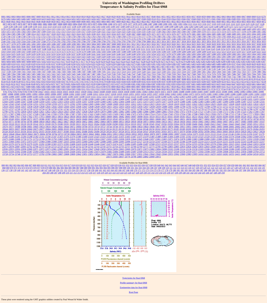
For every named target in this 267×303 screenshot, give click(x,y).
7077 (93, 69)
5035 (243, 44)
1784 (178, 36)
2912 (223, 41)
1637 (123, 34)
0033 (133, 16)
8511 (93, 86)
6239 (153, 61)
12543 (11, 104)
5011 (128, 44)
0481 (128, 19)
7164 (28, 71)
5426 (88, 59)
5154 (223, 49)
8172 (73, 81)
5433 (98, 59)
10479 (169, 91)
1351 (198, 29)
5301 (238, 54)
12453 (60, 101)
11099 (29, 96)
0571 (208, 19)
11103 (52, 96)
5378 (163, 56)
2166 (83, 39)
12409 (140, 99)
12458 (90, 101)
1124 (243, 24)
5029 (213, 44)
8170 (68, 81)
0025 (98, 16)
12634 (5, 106)
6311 (18, 64)
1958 (228, 36)
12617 (164, 104)
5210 (209, 51)
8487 (58, 86)
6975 (48, 69)
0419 (43, 19)
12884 (133, 111)
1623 (73, 34)
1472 (8, 31)
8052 (134, 79)
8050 (129, 79)
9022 (178, 86)
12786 (250, 109)
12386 (54, 99)
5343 (138, 56)
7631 (108, 76)
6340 (68, 64)
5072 (138, 46)
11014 (101, 94)
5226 (18, 54)
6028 (253, 59)
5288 (213, 54)
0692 (93, 21)
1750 (28, 36)
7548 (138, 74)
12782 (225, 109)
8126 (223, 79)
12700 (182, 106)
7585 (228, 74)
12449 (35, 101)
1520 (98, 31)
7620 (98, 76)
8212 (233, 81)
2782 (63, 41)
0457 (98, 19)
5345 (143, 56)
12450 (41, 101)
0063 (223, 16)
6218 (98, 61)
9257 (248, 86)
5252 (148, 54)
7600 (18, 76)
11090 (245, 94)
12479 (176, 101)
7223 (158, 71)
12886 (146, 111)
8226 (8, 84)
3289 (68, 44)
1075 (120, 24)
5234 (58, 54)
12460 (103, 101)
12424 (219, 99)
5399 (243, 56)
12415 (170, 99)
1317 (63, 29)
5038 (258, 44)
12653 (121, 106)
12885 (139, 111)
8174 (83, 81)
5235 (63, 54)
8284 (73, 84)
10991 (29, 94)
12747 (84, 109)
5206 (188, 51)
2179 (143, 39)
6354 (88, 64)
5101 (9, 49)
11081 (209, 94)
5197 (168, 51)
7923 (43, 79)
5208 (198, 51)
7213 (118, 71)
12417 (182, 99)
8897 (138, 86)
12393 (72, 99)
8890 (128, 86)
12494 (231, 101)
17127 (201, 111)
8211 (229, 81)
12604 (84, 104)
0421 (53, 19)
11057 (155, 94)
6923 (8, 69)
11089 (239, 94)
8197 (163, 81)
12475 (152, 101)
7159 (13, 71)
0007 (33, 16)
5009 (118, 44)
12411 (152, 99)
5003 (88, 44)
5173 (53, 51)
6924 (13, 69)
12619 (176, 104)
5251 (143, 54)
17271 (5, 114)
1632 (103, 34)
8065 (144, 79)
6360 (118, 64)
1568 (193, 31)
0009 (38, 16)
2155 (33, 39)
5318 (48, 56)
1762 (88, 36)
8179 (103, 81)
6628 (248, 64)
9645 (153, 89)
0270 (263, 16)
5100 (4, 49)
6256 (158, 61)
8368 (98, 84)
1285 (28, 29)
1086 (145, 24)
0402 (8, 19)
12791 (11, 111)
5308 (8, 56)
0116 (258, 16)
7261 (203, 71)
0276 (3, 19)
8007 (88, 79)
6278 (178, 61)
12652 (115, 106)
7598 (8, 76)
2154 (28, 39)
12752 (115, 109)
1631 (98, 34)
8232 (13, 84)
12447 (23, 101)
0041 (158, 16)
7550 (143, 74)
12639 (36, 106)
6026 (243, 59)
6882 (188, 66)
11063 (173, 94)
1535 (143, 31)
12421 (207, 99)
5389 (203, 56)
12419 (194, 99)
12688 (164, 106)
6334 (38, 64)
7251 (168, 71)
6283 (203, 61)
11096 (11, 96)
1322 (83, 29)
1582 (263, 31)
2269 (203, 39)
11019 (119, 94)
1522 (108, 31)
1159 (79, 26)
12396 (84, 99)
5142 (198, 49)
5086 (208, 46)
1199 (171, 26)
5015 (148, 44)
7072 (83, 69)
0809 (118, 21)
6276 (168, 61)
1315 (53, 29)
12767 (152, 109)
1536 (148, 31)
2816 (173, 41)
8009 (94, 79)
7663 (163, 76)
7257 (188, 71)
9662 (193, 89)
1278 (3, 29)
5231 (43, 54)
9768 (35, 91)
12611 (127, 104)
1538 (158, 31)
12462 (115, 101)
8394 (178, 84)
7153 (248, 69)
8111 (199, 79)
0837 (198, 21)
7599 (13, 76)
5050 (43, 46)
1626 (88, 34)
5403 (263, 56)
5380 (168, 56)
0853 (233, 21)
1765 (103, 36)
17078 (188, 111)
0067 (243, 16)
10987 (4, 94)
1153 (49, 26)
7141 (223, 69)
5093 (243, 46)
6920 (258, 66)
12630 (243, 104)
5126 (123, 49)
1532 (133, 31)
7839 (8, 79)
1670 (148, 34)
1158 (74, 26)
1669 (143, 34)
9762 (10, 91)
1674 (168, 34)
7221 (148, 71)
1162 (93, 26)
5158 (243, 49)
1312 (38, 29)
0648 (43, 21)
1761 (83, 36)
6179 (88, 61)
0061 (213, 16)
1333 (113, 29)
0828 (153, 21)
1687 (223, 34)
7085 (133, 69)
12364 (188, 96)
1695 (258, 34)
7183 (63, 71)
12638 (29, 106)
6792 (133, 66)
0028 (108, 16)
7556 (158, 74)
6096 (18, 61)
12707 (201, 106)
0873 (5, 24)
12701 (188, 106)
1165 (108, 26)
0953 (85, 24)
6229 (148, 61)
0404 (13, 19)
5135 (163, 49)
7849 (18, 79)
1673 (163, 34)
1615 (38, 34)
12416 (176, 99)
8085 (174, 79)
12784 (237, 109)
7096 (168, 69)
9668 (203, 89)
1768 (118, 36)
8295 (78, 84)
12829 (90, 111)
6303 (243, 61)
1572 (213, 31)
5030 (218, 44)
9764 (20, 91)
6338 (58, 64)
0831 (168, 21)
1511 (53, 31)
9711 (208, 89)
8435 (218, 84)
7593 (248, 74)
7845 (13, 79)
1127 (257, 24)
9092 (198, 86)
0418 (38, 19)
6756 (123, 66)
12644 (66, 106)
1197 (161, 26)
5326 (88, 56)
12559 (54, 104)
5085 (203, 46)
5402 (258, 56)
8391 (163, 84)
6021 (218, 59)
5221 (258, 51)
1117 (209, 24)
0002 (8, 16)
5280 (178, 54)
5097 (258, 46)
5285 (203, 54)
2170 (103, 39)
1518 (88, 31)
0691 (88, 21)
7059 (68, 69)
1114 (195, 24)
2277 (243, 39)
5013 (138, 44)
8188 (133, 81)
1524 (118, 31)
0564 (173, 19)
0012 (53, 16)
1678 (183, 34)
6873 (163, 66)
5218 (248, 51)
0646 (38, 21)
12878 (97, 111)
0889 (65, 24)
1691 (238, 34)
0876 (20, 24)
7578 (218, 74)
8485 (48, 86)
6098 (28, 61)
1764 (98, 36)
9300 (48, 89)
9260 (253, 86)
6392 (158, 64)
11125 (133, 96)
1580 (253, 31)
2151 (13, 39)
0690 (83, 21)
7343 (223, 71)
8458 (248, 84)
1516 (78, 31)
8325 (88, 84)
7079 (103, 69)
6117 (63, 61)
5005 (98, 44)
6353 (83, 64)
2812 (153, 41)
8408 (203, 84)
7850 (23, 79)
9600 (113, 89)
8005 (83, 79)
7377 (248, 71)
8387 (153, 84)
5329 (103, 56)
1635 (118, 34)
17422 (90, 114)
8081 (164, 79)
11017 (107, 94)
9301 (53, 89)
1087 (150, 24)
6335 (43, 64)
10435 (65, 91)
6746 (73, 66)
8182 (113, 81)
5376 (153, 56)
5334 (128, 56)
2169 (98, 39)
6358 (108, 64)
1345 (168, 29)
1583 (3, 34)
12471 (133, 101)
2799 (143, 41)
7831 (263, 76)
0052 (168, 16)
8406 (198, 84)
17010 (170, 111)
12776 (194, 109)
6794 (143, 66)
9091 (193, 86)
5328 (98, 56)
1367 (228, 29)
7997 (78, 79)
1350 (193, 29)
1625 (83, 34)
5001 (78, 44)
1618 (53, 34)
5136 (168, 49)
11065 (179, 94)
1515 (73, 31)
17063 (176, 111)
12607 (103, 104)
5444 (113, 59)
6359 (113, 64)
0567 (188, 19)
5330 (108, 56)
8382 (138, 84)
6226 (133, 61)
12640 (42, 106)
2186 (163, 39)
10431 (47, 91)
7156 (263, 69)
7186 (78, 71)
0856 (248, 21)
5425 (83, 59)
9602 (118, 89)
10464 (151, 91)
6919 (253, 66)
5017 (158, 44)
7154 (253, 69)
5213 (223, 51)
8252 (38, 84)
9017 (168, 86)
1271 (231, 26)
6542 (238, 64)
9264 (258, 86)
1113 (190, 24)
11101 (41, 96)
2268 (198, 39)
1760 (78, 36)
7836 (3, 79)
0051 (163, 16)
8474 (13, 86)
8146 (13, 81)
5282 (188, 54)
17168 (219, 111)
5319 (53, 56)
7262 (208, 71)
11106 (70, 96)
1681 (193, 34)
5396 (228, 56)
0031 (123, 16)
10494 (194, 91)
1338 (138, 29)
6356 (98, 64)
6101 (38, 61)
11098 (23, 96)
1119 (218, 24)
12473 (146, 101)
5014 (143, 44)
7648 (133, 76)
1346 (173, 29)
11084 (221, 94)
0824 (143, 21)
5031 (223, 44)
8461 (253, 84)
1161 (88, 26)
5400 (248, 56)
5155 (228, 49)
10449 (108, 91)
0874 (10, 24)
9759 (263, 89)
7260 (198, 71)
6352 (78, 64)
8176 (93, 81)
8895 (133, 86)
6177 (83, 61)
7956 (58, 79)
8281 (68, 84)
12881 (115, 111)
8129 (233, 79)
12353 (151, 96)
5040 (3, 46)
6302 (238, 61)
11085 (227, 94)
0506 (133, 19)
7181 (53, 71)
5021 (178, 44)
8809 (113, 86)
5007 (108, 44)
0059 (203, 16)
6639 (33, 66)
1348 (183, 29)
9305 (73, 89)
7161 (23, 71)
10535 (218, 91)
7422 (53, 74)
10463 (145, 91)
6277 (173, 61)
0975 (95, 24)
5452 (153, 59)
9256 (243, 86)
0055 (183, 16)
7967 (63, 79)
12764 (146, 109)
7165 (33, 71)
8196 (158, 81)
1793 (218, 36)
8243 (23, 84)
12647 (84, 106)
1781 (163, 36)
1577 (238, 31)
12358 (157, 96)
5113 (63, 49)
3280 (23, 44)
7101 (173, 69)
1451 (258, 29)
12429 (237, 99)
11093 (263, 94)
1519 (93, 31)
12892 (164, 111)
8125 (218, 79)
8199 (173, 81)
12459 (97, 101)
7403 (28, 74)
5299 (228, 54)
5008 (113, 44)
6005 (178, 59)
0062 (218, 16)
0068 (248, 16)
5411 (13, 59)
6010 (188, 59)
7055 (63, 69)
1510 (48, 31)
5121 (98, 49)
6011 (193, 59)
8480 (28, 86)
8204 (193, 81)
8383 (143, 84)
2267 (193, 39)
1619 (58, 34)
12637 (23, 106)
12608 (109, 104)
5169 (33, 51)
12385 (48, 99)
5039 (263, 44)
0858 (258, 21)
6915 (233, 66)
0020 (88, 16)
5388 (198, 56)
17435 (109, 114)
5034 (238, 44)
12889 (158, 111)
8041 (124, 79)
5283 (193, 54)
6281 (193, 61)
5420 (58, 59)
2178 (138, 39)
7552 (148, 74)
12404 (115, 99)
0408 (33, 19)
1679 (188, 34)
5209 (204, 51)
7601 (23, 76)
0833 (178, 21)
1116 (204, 24)
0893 (70, 24)
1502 (23, 31)
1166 (113, 26)
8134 (243, 79)
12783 (231, 109)
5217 (243, 51)
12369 (219, 96)
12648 (91, 106)
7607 (48, 76)
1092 (175, 24)
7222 (153, 71)
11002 (71, 94)
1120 (223, 24)
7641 (118, 76)
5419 (53, 59)
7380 (258, 71)
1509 (43, 31)
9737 (218, 89)
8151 (23, 81)
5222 (263, 51)
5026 (198, 44)
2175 (128, 39)
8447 (233, 84)
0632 (263, 19)
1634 (113, 34)
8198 (168, 81)
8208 (214, 81)
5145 (213, 49)
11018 (113, 94)
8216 (253, 81)
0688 (73, 21)
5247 (123, 54)
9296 (43, 89)
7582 (223, 74)
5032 (228, 44)
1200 (176, 26)
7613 (73, 76)
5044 (13, 46)
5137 (173, 49)
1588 (28, 34)
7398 (18, 74)
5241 (93, 54)
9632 (133, 89)
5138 (178, 49)
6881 (183, 66)
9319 (108, 89)
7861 (33, 79)
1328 (108, 29)
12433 (256, 99)
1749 (23, 36)
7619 (93, 76)
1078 (135, 24)
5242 (98, 54)
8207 (209, 81)
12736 (48, 109)
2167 (88, 39)
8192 (143, 81)
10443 (96, 91)
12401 (103, 99)
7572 (203, 74)
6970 (38, 69)
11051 (131, 94)
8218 (263, 81)
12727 (11, 109)
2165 (78, 39)
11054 (143, 94)
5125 (118, 49)
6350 (73, 64)
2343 (18, 41)
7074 (88, 69)
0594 (253, 19)
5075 (153, 46)
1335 (123, 29)
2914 (233, 41)
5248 (128, 54)
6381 (138, 64)
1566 (183, 31)
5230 (38, 54)
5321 (63, 56)
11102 (47, 96)
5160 (253, 49)
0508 (143, 19)
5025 (193, 44)
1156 (64, 26)
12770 (170, 109)
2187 (168, 39)
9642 (148, 89)
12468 (127, 101)
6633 (8, 66)
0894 (75, 24)
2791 (108, 41)
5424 (78, 59)
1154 (54, 26)
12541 (262, 101)
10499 (212, 91)
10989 (16, 94)
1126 (252, 24)
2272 (218, 39)
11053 (137, 94)
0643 (23, 21)
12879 (103, 111)
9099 (218, 86)
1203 (191, 26)
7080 (108, 69)
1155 (59, 26)
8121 (208, 79)
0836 (193, 21)
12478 (170, 101)
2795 (123, 41)
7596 (263, 74)
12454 (66, 101)
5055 (63, 46)
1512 (58, 31)
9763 (15, 91)
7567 (188, 74)
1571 (208, 31)
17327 (29, 114)
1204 (196, 26)
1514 (68, 31)
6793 (138, 66)
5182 (98, 51)
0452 (73, 19)
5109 (49, 49)
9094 (203, 86)
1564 (173, 31)
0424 (68, 19)
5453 (158, 59)
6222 (113, 61)
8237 (18, 84)
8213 (238, 81)
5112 (59, 49)
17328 (35, 114)
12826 (72, 111)
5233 (53, 54)
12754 (121, 109)
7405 (33, 74)
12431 (250, 99)
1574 (223, 31)
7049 (58, 69)
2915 (238, 41)
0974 (90, 24)
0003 (13, 16)
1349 (188, 29)
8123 (213, 79)
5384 (183, 56)
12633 (262, 104)
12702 (195, 106)
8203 (188, 81)
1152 (45, 26)
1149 (30, 26)
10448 (102, 91)
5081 (183, 46)
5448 (133, 59)
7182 (58, 71)
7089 (148, 69)
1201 (181, 26)
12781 (219, 109)
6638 (28, 66)
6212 (93, 61)
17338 (41, 114)
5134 (158, 49)
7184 (68, 71)
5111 (54, 49)
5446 (123, 59)
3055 (263, 41)
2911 (219, 41)
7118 (198, 69)
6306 (258, 61)
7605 (38, 76)
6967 (28, 69)
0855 (243, 21)
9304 (68, 89)
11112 (99, 96)
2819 (188, 41)
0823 (138, 21)
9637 (143, 89)
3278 (13, 44)
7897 (38, 79)
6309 (8, 64)
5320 (58, 56)
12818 (23, 111)
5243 (103, 54)
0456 (93, 19)
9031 (183, 86)
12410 (146, 99)
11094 (5, 96)
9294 (38, 89)
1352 (203, 29)
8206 (204, 81)
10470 (157, 91)
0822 (133, 21)
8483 (43, 86)
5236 (68, 54)
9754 (243, 89)
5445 (118, 59)
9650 (163, 89)
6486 (218, 64)
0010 (43, 16)
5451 (148, 59)
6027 (248, 59)
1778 (148, 36)
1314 (48, 29)
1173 (147, 26)
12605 (91, 104)
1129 (6, 26)
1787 (193, 36)
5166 (18, 51)
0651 (58, 21)
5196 (163, 51)
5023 (183, 44)
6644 (58, 66)
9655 (173, 89)
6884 (198, 66)
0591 (238, 19)
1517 (83, 31)
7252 (173, 71)
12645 (72, 106)
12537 (250, 101)
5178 (78, 51)
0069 (253, 16)
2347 (38, 41)
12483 (201, 101)
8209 (219, 81)
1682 (198, 34)
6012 (198, 59)
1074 (115, 24)
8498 (73, 86)
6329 (33, 64)
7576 (213, 74)
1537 (153, 31)
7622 (103, 76)
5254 (153, 54)
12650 (103, 106)
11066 (185, 94)
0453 (78, 19)
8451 (243, 84)
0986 (105, 24)
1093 (180, 24)
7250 (163, 71)
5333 (123, 56)
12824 (60, 111)
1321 (78, 29)
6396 (173, 64)
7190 (98, 71)
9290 (23, 89)
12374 (249, 96)
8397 (188, 84)
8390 (158, 84)
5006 (103, 44)
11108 (82, 96)
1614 (33, 34)
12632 (256, 104)
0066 (238, 16)
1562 (163, 31)
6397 (178, 64)
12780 (213, 109)
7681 (198, 76)
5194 (153, 51)
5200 (183, 51)
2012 (233, 36)
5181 (93, 51)
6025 (238, 59)
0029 (113, 16)
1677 (178, 34)
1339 (143, 29)
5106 (34, 49)
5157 (238, 49)
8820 (118, 86)
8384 (148, 84)
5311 (23, 56)
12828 (84, 111)
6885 (203, 66)
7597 (3, 76)
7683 (203, 76)
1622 (68, 34)
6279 (183, 61)
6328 (28, 64)
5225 (13, 54)
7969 (68, 79)
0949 (80, 24)
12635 (11, 106)
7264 (218, 71)
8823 (123, 86)
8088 (184, 79)
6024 (233, 59)
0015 (68, 16)
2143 (238, 36)
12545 (17, 104)
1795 (223, 36)
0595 (258, 19)
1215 (206, 26)
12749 (97, 109)
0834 (183, 21)
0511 (158, 19)
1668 (138, 34)
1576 (233, 31)
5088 (218, 46)
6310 (13, 64)
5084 (198, 46)
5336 (133, 56)
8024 (109, 79)
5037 (253, 44)
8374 (113, 84)
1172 (142, 26)
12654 (127, 106)
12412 (158, 99)
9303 (63, 89)
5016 (153, 44)
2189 (178, 39)
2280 (258, 39)
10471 (163, 91)
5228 (28, 54)
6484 (208, 64)
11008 (89, 94)
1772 (133, 36)
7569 (198, 74)
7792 (248, 76)
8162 (38, 81)
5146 (218, 49)
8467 (263, 84)
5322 (68, 56)
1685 (213, 34)
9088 (188, 86)
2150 (8, 39)
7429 (68, 74)
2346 (33, 41)
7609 (53, 76)
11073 (191, 94)
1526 (128, 31)
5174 (58, 51)
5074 (148, 46)
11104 (58, 96)
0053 (173, 16)
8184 (123, 81)
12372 (237, 96)
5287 (208, 54)
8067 (154, 79)
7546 (128, 74)
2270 (208, 39)
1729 (3, 36)
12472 (139, 101)
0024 (93, 16)
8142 (258, 79)
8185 (128, 81)
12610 (121, 104)
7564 (183, 74)
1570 (203, 31)
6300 (228, 61)
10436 (71, 91)
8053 (139, 79)
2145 (248, 36)
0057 (193, 16)
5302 (243, 54)
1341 (153, 29)
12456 (78, 101)
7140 (218, 69)
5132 (148, 49)
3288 (63, 44)
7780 (238, 76)
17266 (256, 111)
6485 (213, 64)
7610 (58, 76)
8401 (193, 84)
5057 (73, 46)
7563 (178, 74)
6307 (263, 61)
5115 (73, 49)
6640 (38, 66)
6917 (243, 66)
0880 (35, 24)
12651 (109, 106)
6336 (48, 64)
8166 (58, 81)
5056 (68, 46)
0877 (25, 24)
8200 (178, 81)
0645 (33, 21)
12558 (48, 104)
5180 (88, 51)
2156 (38, 39)
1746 (8, 36)
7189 (93, 71)
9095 (208, 86)
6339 (63, 64)
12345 (145, 96)
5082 (188, 46)
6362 (128, 64)
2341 (8, 41)
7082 (118, 69)
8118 (203, 79)
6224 (123, 61)
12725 (5, 109)
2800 (148, 41)
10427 (41, 91)
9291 (28, 89)
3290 (73, 44)
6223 (118, 61)
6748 (83, 66)
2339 (263, 39)
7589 (243, 74)
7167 (43, 71)
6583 (243, 64)
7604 (33, 76)
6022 (223, 59)
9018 (173, 86)
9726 (213, 89)
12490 (225, 101)
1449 (248, 29)
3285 (48, 44)
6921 (263, 66)
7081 (113, 69)
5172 (48, 51)
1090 (165, 24)
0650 (53, 21)
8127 (228, 79)
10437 (77, 91)
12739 (54, 109)
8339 (93, 84)
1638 (128, 34)
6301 (233, 61)
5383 (178, 56)
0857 (253, 21)
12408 (133, 99)
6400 (183, 64)
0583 (223, 19)
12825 (66, 111)
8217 (258, 81)
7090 (153, 69)
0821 (128, 21)
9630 (123, 89)
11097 (17, 96)
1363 (208, 29)
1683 (203, 34)
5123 (108, 49)
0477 (113, 19)
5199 (178, 51)
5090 (228, 46)
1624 (78, 34)
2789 (98, 41)
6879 (178, 66)
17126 (194, 111)
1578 (243, 31)
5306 (263, 54)
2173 (118, 39)
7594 (253, 74)
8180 (108, 81)
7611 (63, 76)
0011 (48, 16)
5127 (128, 49)
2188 (173, 39)
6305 (253, 61)
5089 (223, 46)
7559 (173, 74)
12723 (256, 106)
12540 (256, 101)
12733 (35, 109)
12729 (23, 109)
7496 (98, 74)
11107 (76, 96)
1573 (218, 31)
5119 (88, 49)
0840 (208, 21)
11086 (233, 94)
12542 (5, 104)
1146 (15, 26)
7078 (98, 69)
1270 (226, 26)
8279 (63, 84)
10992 (35, 94)
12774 (182, 109)
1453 (3, 31)
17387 (72, 114)
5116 (78, 49)
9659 (183, 89)
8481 (33, 86)
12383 (36, 99)
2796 (128, 41)
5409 (3, 59)
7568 (193, 74)
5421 (63, 59)
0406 (23, 19)
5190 (133, 51)
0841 (213, 21)
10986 (261, 91)
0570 (203, 19)
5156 (233, 49)
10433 (53, 91)
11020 (125, 94)
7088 (143, 69)
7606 (43, 76)
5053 (58, 46)
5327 (93, 56)
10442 (90, 91)
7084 (128, 69)
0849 (218, 21)
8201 (183, 81)
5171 (43, 51)
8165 (53, 81)
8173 (78, 81)
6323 (23, 64)
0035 (143, 16)
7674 (193, 76)
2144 (243, 36)
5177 (73, 51)
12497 (243, 101)
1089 (160, 24)
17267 (262, 111)
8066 (149, 79)
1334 (118, 29)
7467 (88, 74)
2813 (158, 41)
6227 (138, 61)
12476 (158, 101)
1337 (133, 29)
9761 (5, 91)
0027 (103, 16)
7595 (258, 74)
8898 (143, 86)
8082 (169, 79)
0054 (178, 16)
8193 (148, 81)
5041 (8, 46)
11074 (197, 94)
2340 (3, 41)
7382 (263, 71)
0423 (63, 19)
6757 (128, 66)
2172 (113, 39)
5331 (113, 56)
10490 (188, 91)
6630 (258, 64)
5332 (118, 56)
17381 (66, 114)
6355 (93, 64)
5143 (203, 49)
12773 (176, 109)
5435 (108, 59)
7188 (88, 71)
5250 (138, 54)
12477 (164, 101)
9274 (8, 89)
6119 (68, 61)
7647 (128, 76)
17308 (17, 114)
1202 (186, 26)
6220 (108, 61)
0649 (48, 21)
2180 (148, 39)
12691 (170, 106)
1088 (155, 24)
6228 (143, 61)
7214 (123, 71)
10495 (200, 91)
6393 (163, 64)
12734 (41, 109)
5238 (78, 54)
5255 (158, 54)
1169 (127, 26)
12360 (163, 96)
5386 (193, 56)
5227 (23, 54)
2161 (58, 39)
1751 (33, 36)
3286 (53, 44)
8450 (238, 84)
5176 (68, 51)
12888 (152, 111)
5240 (88, 54)
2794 (118, 41)
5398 (238, 56)
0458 (103, 19)
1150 (35, 26)
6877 (173, 66)
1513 (63, 31)
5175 (63, 51)
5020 (173, 44)
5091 (233, 46)
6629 (253, 64)
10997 (59, 94)
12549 (23, 104)
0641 (13, 21)
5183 (103, 51)
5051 (48, 46)
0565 (178, 19)
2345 (28, 41)
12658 (152, 106)
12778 (201, 109)
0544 (163, 19)
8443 (223, 84)
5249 (133, 54)
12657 (146, 106)
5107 (39, 49)
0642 (18, 21)
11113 (104, 96)
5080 (178, 46)
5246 (118, 54)
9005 (158, 86)
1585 (13, 34)
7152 (243, 69)
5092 (238, 46)
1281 (18, 29)
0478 (118, 19)
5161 (258, 49)
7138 (208, 69)
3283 (38, 44)
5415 (33, 59)
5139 (183, 49)
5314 (28, 56)
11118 (116, 96)
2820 (193, 41)
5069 (128, 46)
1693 (248, 34)
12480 (182, 101)
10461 (139, 91)
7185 (73, 71)
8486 (53, 86)
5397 (233, 56)
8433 (213, 84)
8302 (83, 84)
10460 (132, 91)
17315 (23, 114)
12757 (133, 109)
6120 (73, 61)
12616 (158, 104)
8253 (43, 84)
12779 (207, 109)
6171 (78, 61)
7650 (138, 76)
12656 (140, 106)
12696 (176, 106)
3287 (58, 44)
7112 (193, 69)
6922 (3, 69)
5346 (148, 56)
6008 (183, 59)
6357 (103, 64)
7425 (58, 74)
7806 (253, 76)
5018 (163, 44)
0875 (15, 24)
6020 (213, 59)
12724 (262, 106)
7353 (243, 71)
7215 (128, 71)
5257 (163, 54)
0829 (158, 21)
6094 (8, 61)
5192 (143, 51)
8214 (243, 81)
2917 (248, 41)
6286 (218, 61)
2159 (53, 39)
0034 (138, 16)
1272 (236, 26)
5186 (113, 51)
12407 (127, 99)
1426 (233, 29)
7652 (143, 76)
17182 (231, 111)
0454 (83, 19)
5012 (133, 44)
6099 (33, 61)
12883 (127, 111)
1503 (28, 31)
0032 (128, 16)
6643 (53, 66)
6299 (223, 61)
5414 (28, 59)
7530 (113, 74)
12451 (48, 101)
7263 (213, 71)
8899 (148, 86)
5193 (148, 51)
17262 (250, 111)
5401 (253, 56)
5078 (168, 46)
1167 (118, 26)
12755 (127, 109)
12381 (23, 99)
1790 (208, 36)
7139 (213, 69)
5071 (133, 46)
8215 (248, 81)
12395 (78, 99)
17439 (115, 114)
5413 (23, 59)
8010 (99, 79)
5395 (223, 56)
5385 (188, 56)
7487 (93, 74)
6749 (88, 66)
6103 (48, 61)
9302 (58, 89)
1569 (198, 31)
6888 (213, 66)
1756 (58, 36)
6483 (203, 64)
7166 (38, 71)
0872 (263, 21)
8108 (194, 79)
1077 (130, 24)
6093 (3, 61)
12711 (219, 106)
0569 (198, 19)
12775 (188, 109)
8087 (179, 79)
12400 (97, 99)
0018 (78, 16)
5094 (248, 46)
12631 (250, 104)
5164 (8, 51)
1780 (158, 36)
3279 (18, 44)
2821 (198, 41)
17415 (84, 114)
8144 (3, 81)
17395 (78, 114)
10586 (224, 91)
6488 (223, 64)
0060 (208, 16)
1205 (201, 26)
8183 (118, 81)
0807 (113, 21)
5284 (198, 54)
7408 (38, 74)
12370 (225, 96)
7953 (53, 79)
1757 (63, 36)
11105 (64, 96)
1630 (93, 34)
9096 (213, 86)
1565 (178, 31)
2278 (248, 39)
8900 (153, 86)
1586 (18, 34)
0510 (153, 19)
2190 (183, 39)
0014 (63, 16)
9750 (233, 89)
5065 (108, 46)
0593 (248, 19)
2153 (23, 39)
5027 (203, 44)
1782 (168, 36)
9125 (228, 86)
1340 (148, 29)
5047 (28, 46)
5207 (193, 51)
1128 (262, 24)
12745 (78, 109)
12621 (188, 104)
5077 (163, 46)
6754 (113, 66)
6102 (43, 61)
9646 (158, 89)
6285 (213, 61)
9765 (25, 91)
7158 (8, 71)
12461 (109, 101)
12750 (103, 109)
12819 (29, 111)
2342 (13, 41)
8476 (18, 86)
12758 (139, 109)
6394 (168, 64)
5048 (33, 46)
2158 (48, 39)
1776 (138, 36)
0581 (213, 19)
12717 (243, 106)
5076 (158, 46)
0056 (188, 16)
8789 (103, 86)
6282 (198, 61)
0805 (108, 21)
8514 (98, 86)
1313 (43, 29)
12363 (182, 96)
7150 (233, 69)
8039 (119, 79)
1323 (88, 29)
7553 (153, 74)
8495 (63, 86)
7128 (203, 69)
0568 (193, 19)
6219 (103, 61)
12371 (231, 96)
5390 (208, 56)
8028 (114, 79)
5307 (3, 56)
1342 (158, 29)
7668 (178, 76)
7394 (13, 74)
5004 (93, 44)
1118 (214, 24)
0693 (98, 21)
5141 (193, 49)
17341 (48, 114)
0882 (45, 24)
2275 (233, 39)
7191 (103, 71)
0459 (108, 19)
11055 (149, 94)
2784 (73, 41)
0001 (3, 16)
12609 (115, 104)
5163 (3, 51)
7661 (158, 76)
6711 (63, 66)
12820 (35, 111)
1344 (163, 29)
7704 (228, 76)
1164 (103, 26)
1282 (23, 29)
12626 (219, 104)
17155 (213, 111)
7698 (213, 76)
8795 (108, 86)
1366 (223, 29)
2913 (228, 41)
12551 (36, 104)
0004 (18, 16)
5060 (83, 46)
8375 (118, 84)
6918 (248, 66)
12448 (29, 101)
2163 (68, 39)
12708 (207, 106)
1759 (73, 36)
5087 (213, 46)
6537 (233, 64)
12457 (84, 101)
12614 (146, 104)
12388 (60, 99)
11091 (251, 94)
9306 (78, 89)
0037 (148, 16)
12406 (121, 99)
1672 (158, 34)
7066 (73, 69)
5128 (133, 49)
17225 (243, 111)
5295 (218, 54)
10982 (236, 91)
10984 (249, 91)
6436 (198, 64)
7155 (258, 69)
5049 (38, 46)
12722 (250, 106)
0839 (203, 21)
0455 (88, 19)
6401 (188, 64)
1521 (103, 31)
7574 (208, 74)
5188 (123, 51)
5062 (93, 46)
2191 (188, 39)
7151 (238, 69)
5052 (53, 46)
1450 (253, 29)
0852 (228, 21)
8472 (8, 86)
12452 (54, 101)
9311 (83, 89)
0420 (48, 19)
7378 (253, 71)
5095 (253, 46)
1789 (203, 36)
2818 (183, 41)
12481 (188, 101)
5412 (18, 59)
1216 (211, 26)
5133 (153, 49)
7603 (28, 76)
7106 (183, 69)
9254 (238, 86)
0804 (103, 21)
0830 (163, 21)
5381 (173, 56)
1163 (98, 26)
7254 (183, 71)
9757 (253, 89)
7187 (83, 71)
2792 (113, 41)
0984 (100, 24)
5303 (248, 54)
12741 (60, 109)
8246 (28, 84)
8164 (48, 81)
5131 (143, 49)
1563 (168, 31)
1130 (10, 26)
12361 (170, 96)
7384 (3, 74)
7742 (233, 76)
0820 (123, 21)
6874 (168, 66)
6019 (208, 59)
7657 (148, 76)
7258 (193, 71)
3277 (8, 44)
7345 (228, 71)
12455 (72, 101)
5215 (233, 51)
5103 (19, 49)
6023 (228, 59)
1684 (208, 34)
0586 (228, 19)
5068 (123, 46)
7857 (28, 79)
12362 (176, 96)
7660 (153, 76)
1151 (40, 26)
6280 (188, 61)
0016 (73, 16)
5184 (108, 51)
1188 (156, 26)
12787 (256, 109)
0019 (83, 16)
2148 (263, 36)
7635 (113, 76)
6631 (263, 64)
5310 (18, 56)
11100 (35, 96)
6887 (208, 66)
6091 (258, 59)
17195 (237, 111)
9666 (198, 89)
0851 (223, 21)
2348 (43, 41)
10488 (181, 91)
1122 (233, 24)
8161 (33, 81)
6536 (228, 64)
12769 (164, 109)
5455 (163, 59)
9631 (128, 89)
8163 (43, 81)
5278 (168, 54)
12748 (90, 109)
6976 (53, 69)
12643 (60, 106)
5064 (103, 46)
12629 (237, 104)
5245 (113, 54)
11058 (161, 94)
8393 (173, 84)
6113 (53, 61)
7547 (133, 74)
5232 (48, 54)
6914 (228, 66)
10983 (243, 91)
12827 (78, 111)
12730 (29, 109)
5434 (103, 59)
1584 (8, 34)
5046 (23, 46)
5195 (158, 51)
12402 (109, 99)
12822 (48, 111)
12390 (66, 99)
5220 (253, 51)
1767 (113, 36)
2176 (133, 39)
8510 (88, 86)
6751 (98, 66)
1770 (128, 36)
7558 (168, 74)
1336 (128, 29)
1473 (13, 31)
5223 (3, 54)
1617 (48, 34)
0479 (123, 19)
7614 (78, 76)
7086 (138, 69)
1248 (216, 26)
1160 (83, 26)
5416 (38, 59)
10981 (230, 91)
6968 (33, 69)
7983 (73, 79)
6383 (148, 64)
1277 (261, 26)
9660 (188, 89)
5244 (108, 54)
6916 (238, 66)
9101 (223, 86)
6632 (3, 66)
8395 (183, 84)
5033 (233, 44)
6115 (58, 61)
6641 (43, 66)
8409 (208, 84)
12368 (212, 96)
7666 (173, 76)
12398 (91, 99)
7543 (123, 74)
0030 (118, 16)
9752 (238, 89)
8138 (248, 79)
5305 (258, 54)
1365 (218, 29)
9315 (98, 89)
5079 (173, 46)
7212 (113, 71)
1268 (221, 26)
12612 (133, 104)
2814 (163, 41)
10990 (22, 94)
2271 (213, 39)
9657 (178, 89)
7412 (43, 74)
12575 (66, 104)
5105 (29, 49)
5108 (44, 49)
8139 (253, 79)
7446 (78, 74)
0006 (28, 16)
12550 (29, 104)
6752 (103, 66)
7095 (163, 69)
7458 (83, 74)
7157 (3, 71)
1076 (125, 24)
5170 (38, 51)
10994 (41, 94)
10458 (126, 91)
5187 (118, 51)
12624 (207, 104)
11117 (110, 96)
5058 (78, 46)
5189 (128, 51)
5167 (23, 51)
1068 (110, 24)
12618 (170, 104)
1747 (13, 36)
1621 (63, 34)
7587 (238, 74)
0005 (23, 16)
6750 (93, 66)
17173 (225, 111)
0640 (8, 21)
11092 (257, 94)
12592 (72, 104)
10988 (10, 94)
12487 (219, 101)
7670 (183, 76)
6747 (78, 66)
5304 (253, 54)
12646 (78, 106)
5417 (43, 59)
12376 (255, 96)
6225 (128, 61)
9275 (13, 89)
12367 (206, 96)
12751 (109, 109)
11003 (77, 94)
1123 (238, 24)
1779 (153, 36)
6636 (18, 66)
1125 (247, 24)
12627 (225, 104)
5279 (173, 54)
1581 (258, 31)
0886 (50, 24)
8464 (258, 84)
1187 (152, 26)
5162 (263, 49)
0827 (148, 21)
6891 (223, 66)
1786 (188, 36)
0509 (148, 19)
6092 (263, 59)
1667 (133, 34)
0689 (78, 21)
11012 (95, 94)
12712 (225, 106)
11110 (87, 96)
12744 (72, 109)
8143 (263, 79)
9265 (263, 86)
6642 (48, 66)
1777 (143, 36)
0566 (183, 19)
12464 (121, 101)
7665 (168, 76)
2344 (23, 41)
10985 (255, 91)
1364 (213, 29)
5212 (218, 51)
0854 (238, 21)
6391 (153, 64)
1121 (228, 24)
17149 (207, 111)
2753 (48, 41)
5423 (73, 59)
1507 (38, 31)
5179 (83, 51)
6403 (193, 64)
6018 (203, 59)
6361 (123, 64)
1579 (248, 31)
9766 (30, 91)
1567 (188, 31)
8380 (128, 84)
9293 (33, 89)
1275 (251, 26)
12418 (188, 99)
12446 (17, 101)
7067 (78, 69)
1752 (38, 36)
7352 (238, 71)
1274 (246, 26)
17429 (103, 114)
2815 (168, 41)
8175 (88, 81)
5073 (143, 46)
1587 (23, 34)
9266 (3, 89)
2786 (83, 41)
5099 (263, 46)
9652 (168, 89)
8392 (168, 84)
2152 (18, 39)
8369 (103, 84)
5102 (14, 49)
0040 (153, 16)
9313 (93, 89)
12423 (213, 99)
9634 (138, 89)
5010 (123, 44)
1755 (53, 36)
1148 (25, 26)
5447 (128, 59)
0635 (3, 21)
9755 (248, 89)
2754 (53, 41)
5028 (208, 44)
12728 (17, 109)
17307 (11, 114)
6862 (153, 66)
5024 (188, 44)
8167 (63, 81)
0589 (233, 19)
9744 (223, 89)
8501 (83, 86)
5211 (214, 51)
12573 (60, 104)
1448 (243, 29)
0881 (40, 24)
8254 (48, 84)
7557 (163, 74)
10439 (83, 91)
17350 (54, 114)
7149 (228, 69)
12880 (109, 111)
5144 (208, 49)
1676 (173, 34)
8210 (224, 81)
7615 (83, 76)
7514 (103, 74)
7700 (223, 76)
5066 (113, 46)
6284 (208, 61)
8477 (23, 86)
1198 (166, 26)
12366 (200, 96)
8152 (28, 81)
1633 (108, 34)
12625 (213, 104)
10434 (59, 91)
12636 (17, 106)
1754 (48, 36)
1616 (43, 34)
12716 (237, 106)
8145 (8, 81)
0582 (218, 19)
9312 (88, 89)
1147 (20, 26)
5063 (98, 46)
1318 (68, 29)
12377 (261, 96)
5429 (93, 59)
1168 (122, 26)
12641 (48, 106)
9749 (228, 89)
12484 (207, 101)
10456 (120, 91)
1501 (18, 31)
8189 (138, 81)
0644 (28, 21)
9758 (258, 89)
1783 (173, 36)
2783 (68, 41)
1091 (170, 24)
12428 (231, 99)
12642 (54, 106)
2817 (178, 41)
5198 (173, 51)
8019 (104, 79)
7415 (48, 74)
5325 (83, 56)
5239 (83, 54)
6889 (218, 66)
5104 (24, 49)
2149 (3, 39)
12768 (158, 109)
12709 (213, 106)
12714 (231, 106)
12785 (243, 109)
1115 (199, 24)
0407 (28, 19)
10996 (53, 94)
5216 (238, 51)
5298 (223, 54)
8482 (38, 86)
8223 (3, 84)
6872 (158, 66)
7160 (18, 71)
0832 (173, 21)
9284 (18, 89)
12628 (231, 104)
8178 (98, 81)
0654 (68, 21)
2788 (93, 41)
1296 (33, 29)
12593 (78, 104)
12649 (97, 106)
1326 (98, 29)
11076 (203, 94)
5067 (118, 46)
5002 (83, 44)
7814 (258, 76)
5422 (68, 59)
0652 (63, 21)
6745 (68, 66)
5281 (183, 54)
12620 (182, 104)
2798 (138, 41)
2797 (133, 41)
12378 (5, 99)
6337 (53, 64)
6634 (13, 66)
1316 (58, 29)
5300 (233, 54)
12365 (194, 96)
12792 (17, 111)
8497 (68, 86)
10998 (65, 94)
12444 (5, 101)
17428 (97, 114)
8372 (108, 84)
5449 (138, 59)
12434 (262, 99)
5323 (73, 56)
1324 (93, 29)
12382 (29, 99)
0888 (60, 24)
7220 (143, 71)
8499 (78, 86)
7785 (243, 76)
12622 (194, 104)
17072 (182, 111)
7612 (68, 76)
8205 (198, 81)
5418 (48, 59)
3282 (33, 44)
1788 (198, 36)
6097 (23, 61)
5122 (103, 49)
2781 (58, 41)
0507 (138, 19)
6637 (23, 66)
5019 (168, 44)
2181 (153, 39)
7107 (188, 69)
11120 (121, 96)
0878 (30, 24)
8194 (153, 81)
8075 (159, 79)
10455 (114, 91)
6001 (168, 59)
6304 (248, 61)
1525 (123, 31)
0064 (228, 16)
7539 (118, 74)
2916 (243, 41)
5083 (193, 46)
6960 (18, 69)
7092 (158, 69)
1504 (33, 31)
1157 (69, 26)
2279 (253, 39)
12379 (11, 99)
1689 (233, 34)
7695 (208, 76)
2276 (238, 39)
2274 (228, 39)
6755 (118, 66)
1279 (8, 29)
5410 (8, 59)
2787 (88, 41)
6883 (193, 66)
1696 (263, 34)
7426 (63, 74)
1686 (218, 34)
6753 (108, 66)
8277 (58, 84)
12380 (17, 99)
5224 (8, 54)
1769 (123, 36)
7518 (108, 74)
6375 (133, 64)
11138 (139, 96)
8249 (33, 84)
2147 (258, 36)
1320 (73, 29)
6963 (23, 69)
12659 (158, 106)
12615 (152, 104)
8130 (238, 79)
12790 (5, 111)
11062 (167, 94)
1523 (113, 31)
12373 (243, 96)
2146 (253, 36)
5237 (73, 54)
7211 (108, 71)
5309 (13, 56)
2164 (73, 39)
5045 (18, 46)
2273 (223, 39)
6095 (13, 61)
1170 (132, 26)
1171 (137, 26)
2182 (158, 39)
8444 (228, 84)
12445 (11, 101)
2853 (204, 41)
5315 (33, 56)
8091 (189, 79)
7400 (23, 74)
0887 (55, 24)
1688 (228, 34)
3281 (28, 44)
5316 (38, 56)
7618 (88, 76)
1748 (18, 36)
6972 (43, 69)
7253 (178, 71)
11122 (127, 96)
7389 (8, 74)
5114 (68, 49)
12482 (194, 101)
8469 (3, 86)
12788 (262, 109)
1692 (243, 34)
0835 (188, 21)
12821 (41, 111)
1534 (138, 31)
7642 (123, 76)
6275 (163, 61)
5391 (213, 56)
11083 (215, 94)
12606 (97, 104)
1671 (153, 34)
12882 (121, 111)
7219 (138, 71)
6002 (173, 59)
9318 (103, 89)
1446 (238, 29)
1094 (185, 24)
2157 (43, 39)
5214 (228, 51)
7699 (218, 76)
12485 (213, 101)
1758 (68, 36)
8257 (53, 84)
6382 (143, 64)
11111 (93, 96)
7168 (48, 71)
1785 (183, 36)
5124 (113, 49)
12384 (42, 99)
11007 (83, 94)
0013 (58, 16)
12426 (225, 99)
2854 (209, 41)
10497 (206, 91)
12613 (139, 104)
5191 (138, 51)
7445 (73, 74)
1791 (213, 36)
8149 (18, 81)
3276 (3, 44)
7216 (133, 71)
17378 (60, 114)
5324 (78, 56)
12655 (133, 106)
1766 (108, 36)
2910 (214, 41)
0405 (18, 19)
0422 (58, 19)
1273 (241, 26)
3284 (43, 44)
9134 (233, 86)
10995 (47, 94)
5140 (188, 49)
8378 (123, 84)
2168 (93, 39)
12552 (42, 104)
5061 (88, 46)
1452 (263, 29)
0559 (168, 19)
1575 (228, 31)
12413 (164, 99)
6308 (3, 64)
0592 (243, 19)
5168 (28, 51)
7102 (178, 69)
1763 (93, 36)
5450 (143, 59)
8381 (133, 84)
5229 (33, 54)
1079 (140, 24)
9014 (163, 86)
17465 (121, 114)
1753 (43, 36)
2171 (108, 39)
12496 (237, 101)
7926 (48, 79)
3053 (253, 41)
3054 (258, 41)
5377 (158, 56)
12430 (243, 99)
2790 (103, 41)
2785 (78, 41)
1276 (256, 26)
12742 (66, 109)
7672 (188, 76)
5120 (93, 49)
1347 (178, 29)
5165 (13, 51)
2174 (123, 39)
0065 (233, 16)
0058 (198, 16)
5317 (43, 56)
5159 (248, 49)
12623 (201, 104)
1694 (253, 34)
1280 (13, 29)
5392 (218, 56)
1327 (103, 29)
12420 (201, 99)
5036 (248, 44)
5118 (83, 49)
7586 (233, 74)
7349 (233, 71)
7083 (123, 69)
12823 (54, 111)
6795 (148, 66)
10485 (175, 91)
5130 (138, 49)
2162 (63, 39)
